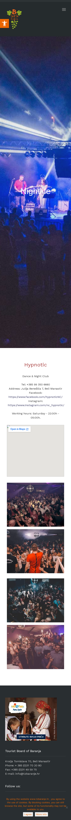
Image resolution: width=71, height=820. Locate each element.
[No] (66, 807)
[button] (4, 23)
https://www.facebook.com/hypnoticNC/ (35, 397)
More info (41, 814)
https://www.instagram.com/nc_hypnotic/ (36, 405)
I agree (28, 814)
